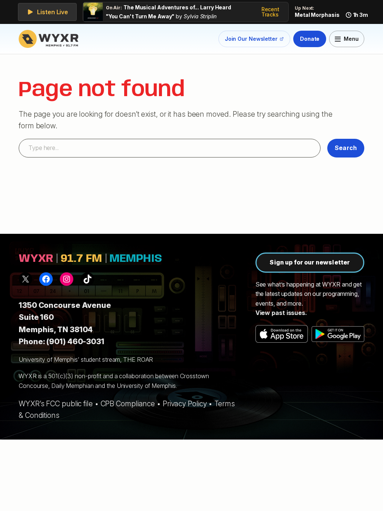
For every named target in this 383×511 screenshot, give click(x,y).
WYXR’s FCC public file (56, 403)
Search (346, 148)
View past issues (280, 312)
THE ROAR (138, 359)
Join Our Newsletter (251, 40)
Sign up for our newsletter (310, 262)
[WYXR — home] (50, 39)
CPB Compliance (128, 403)
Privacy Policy (185, 403)
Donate (309, 39)
